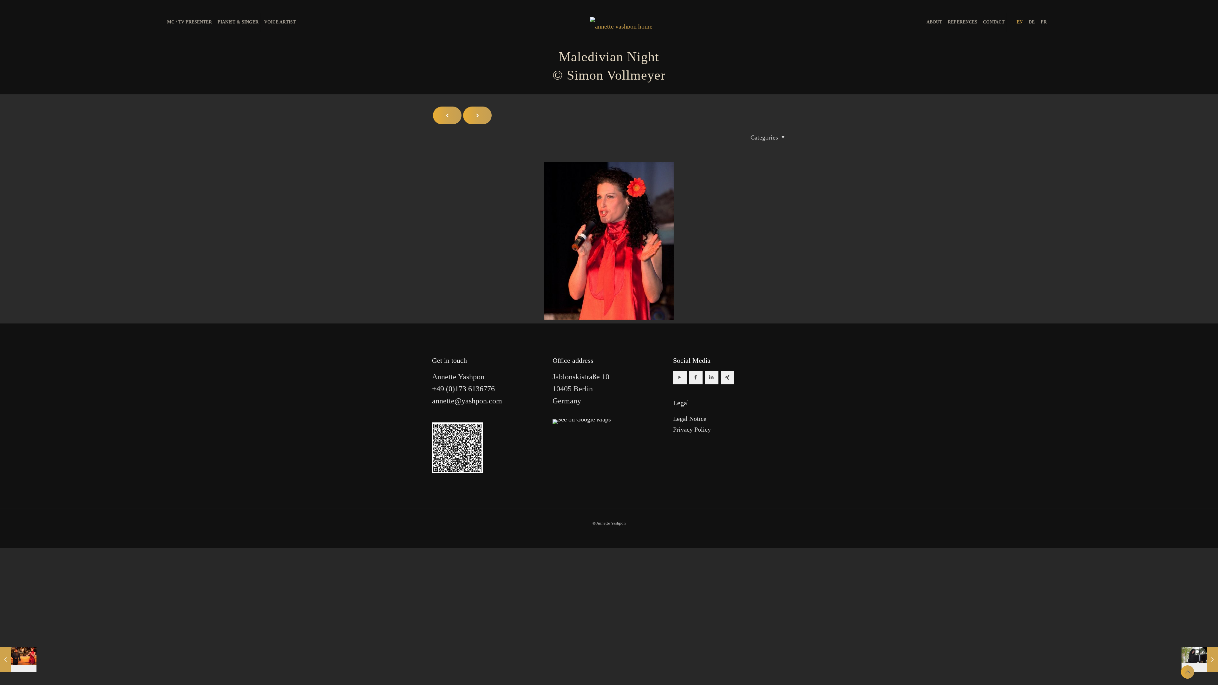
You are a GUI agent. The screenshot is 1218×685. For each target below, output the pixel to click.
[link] (582, 421)
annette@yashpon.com (467, 401)
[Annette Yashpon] (621, 22)
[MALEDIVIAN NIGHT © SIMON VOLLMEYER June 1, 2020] (18, 659)
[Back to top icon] (1187, 672)
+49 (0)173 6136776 (463, 389)
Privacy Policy (692, 429)
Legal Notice (689, 418)
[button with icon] (680, 377)
